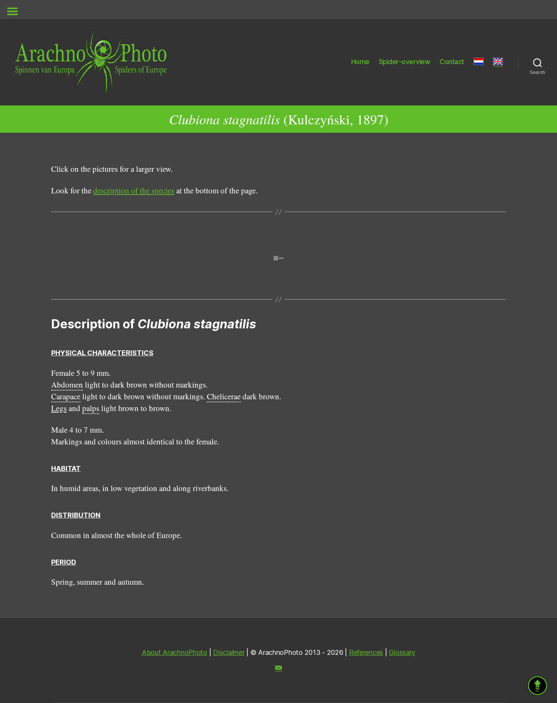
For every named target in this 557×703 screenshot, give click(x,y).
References (366, 652)
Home (360, 62)
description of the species (133, 190)
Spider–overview (404, 62)
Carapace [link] (65, 396)
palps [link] (90, 408)
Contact (452, 62)
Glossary (402, 652)
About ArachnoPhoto (174, 652)
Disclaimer (228, 652)
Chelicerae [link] (224, 396)
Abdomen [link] (67, 384)
